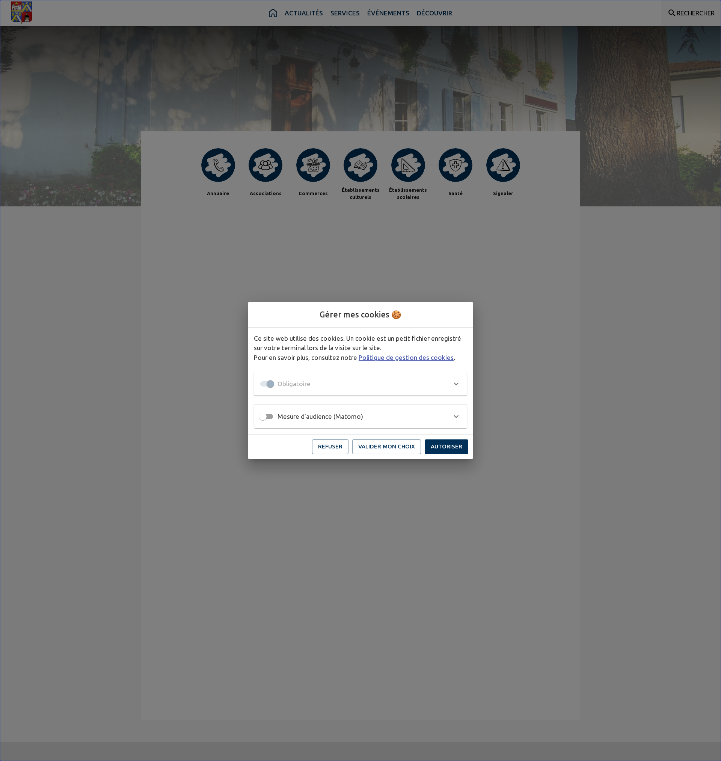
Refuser (330, 446)
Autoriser (446, 446)
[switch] (263, 416)
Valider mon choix (386, 446)
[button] (360, 384)
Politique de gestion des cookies (406, 357)
